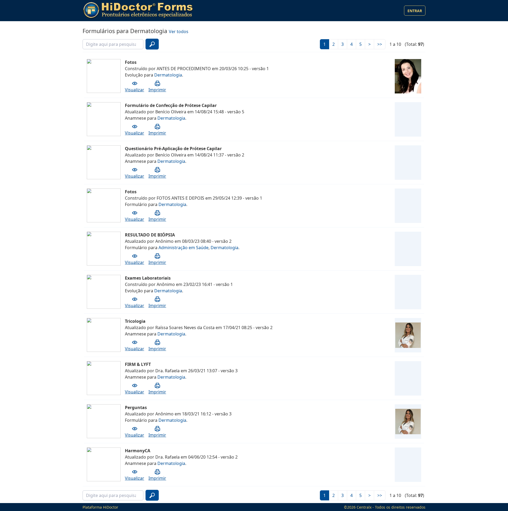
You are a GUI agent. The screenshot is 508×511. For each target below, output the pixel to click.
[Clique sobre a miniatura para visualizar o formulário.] (89, 61)
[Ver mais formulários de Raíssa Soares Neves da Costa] (408, 335)
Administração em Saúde (183, 247)
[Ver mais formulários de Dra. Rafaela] (408, 378)
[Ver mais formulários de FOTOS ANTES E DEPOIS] (408, 206)
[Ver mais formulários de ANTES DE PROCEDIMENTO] (408, 76)
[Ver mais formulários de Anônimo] (408, 249)
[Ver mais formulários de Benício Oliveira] (408, 119)
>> (379, 44)
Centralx (364, 507)
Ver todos (178, 31)
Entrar (414, 10)
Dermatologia (168, 75)
